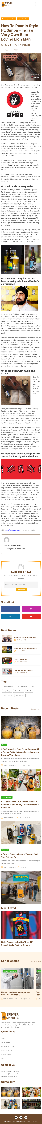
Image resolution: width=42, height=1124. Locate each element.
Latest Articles (23, 687)
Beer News (18, 691)
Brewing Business (17, 971)
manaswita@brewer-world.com (11, 1074)
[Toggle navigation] (38, 4)
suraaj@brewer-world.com (9, 1076)
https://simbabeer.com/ (13, 530)
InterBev (4, 1058)
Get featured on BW (7, 1046)
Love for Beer (23, 19)
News (4, 745)
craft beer (7, 691)
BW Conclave (5, 1042)
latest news (20, 695)
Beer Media (8, 695)
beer (33, 687)
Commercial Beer (8, 19)
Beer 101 (5, 850)
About (3, 1038)
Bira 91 (29, 691)
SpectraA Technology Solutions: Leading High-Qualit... (23, 993)
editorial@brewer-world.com (10, 1071)
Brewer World (8, 687)
